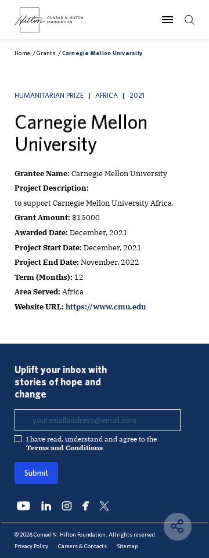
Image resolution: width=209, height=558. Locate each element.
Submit (36, 472)
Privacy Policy (31, 545)
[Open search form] (189, 20)
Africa (106, 95)
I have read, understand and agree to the (91, 443)
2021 (137, 95)
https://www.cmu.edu (106, 306)
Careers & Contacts (82, 545)
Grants (46, 52)
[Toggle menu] (167, 19)
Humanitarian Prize (49, 95)
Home (22, 52)
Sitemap (127, 545)
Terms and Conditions (64, 447)
